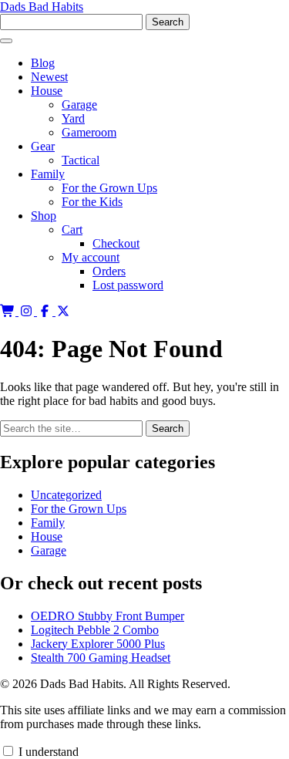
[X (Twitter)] (63, 311)
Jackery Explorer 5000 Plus (98, 643)
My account (90, 257)
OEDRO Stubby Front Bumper (107, 615)
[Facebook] (46, 311)
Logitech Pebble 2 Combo (95, 629)
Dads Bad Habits (41, 6)
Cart (72, 229)
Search (167, 428)
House (46, 90)
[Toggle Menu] (6, 41)
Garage (79, 104)
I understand (47, 751)
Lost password (127, 285)
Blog (43, 62)
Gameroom (89, 132)
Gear (43, 146)
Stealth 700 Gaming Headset (100, 657)
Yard (73, 118)
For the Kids (92, 201)
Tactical (80, 160)
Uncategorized (66, 494)
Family (48, 173)
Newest (49, 76)
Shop (43, 215)
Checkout (115, 243)
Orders (109, 271)
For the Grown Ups (109, 187)
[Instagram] (27, 311)
